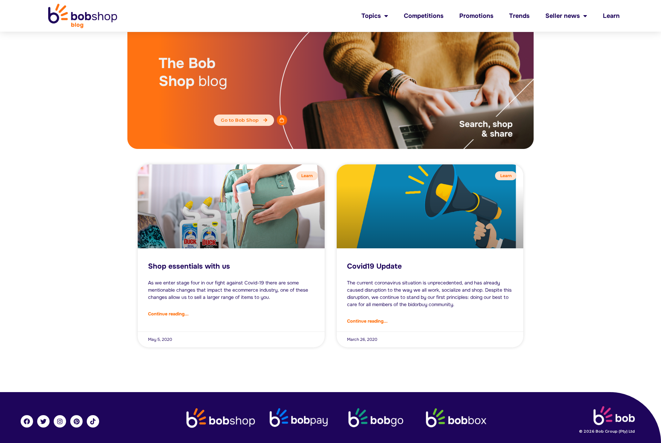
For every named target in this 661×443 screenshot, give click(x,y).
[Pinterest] (76, 421)
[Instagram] (60, 421)
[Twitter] (43, 421)
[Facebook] (27, 421)
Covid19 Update (374, 266)
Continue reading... (168, 314)
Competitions (423, 16)
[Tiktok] (93, 421)
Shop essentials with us (189, 266)
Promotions (476, 16)
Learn (611, 16)
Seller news (562, 16)
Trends (519, 16)
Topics (371, 16)
